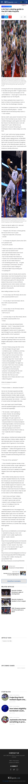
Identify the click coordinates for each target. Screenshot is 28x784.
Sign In (23, 5)
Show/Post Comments (14, 581)
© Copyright (6, 781)
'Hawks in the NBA (7, 641)
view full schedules (21, 668)
